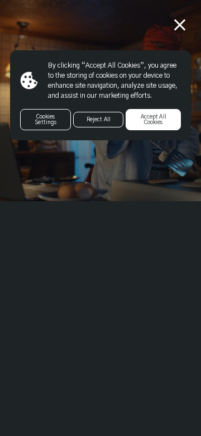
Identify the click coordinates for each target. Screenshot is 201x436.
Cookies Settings (45, 119)
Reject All (99, 119)
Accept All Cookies (153, 119)
